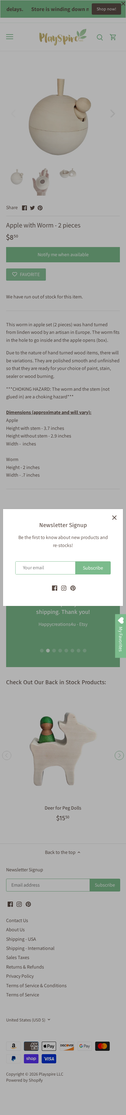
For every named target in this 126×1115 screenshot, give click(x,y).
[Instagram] (63, 587)
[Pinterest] (73, 587)
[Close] (114, 517)
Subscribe (93, 568)
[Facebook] (54, 587)
